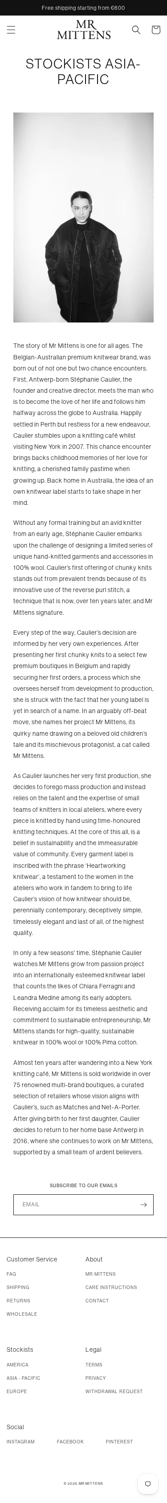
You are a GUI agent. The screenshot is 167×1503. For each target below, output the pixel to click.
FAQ (11, 1274)
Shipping (18, 1287)
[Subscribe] (143, 1204)
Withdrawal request (114, 1391)
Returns (18, 1301)
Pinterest (119, 1442)
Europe (17, 1391)
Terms (94, 1365)
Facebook (70, 1442)
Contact (97, 1301)
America (18, 1365)
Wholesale (22, 1314)
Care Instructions (111, 1287)
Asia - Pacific (24, 1378)
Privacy (96, 1378)
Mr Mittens (101, 1274)
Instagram (21, 1442)
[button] (16, 30)
